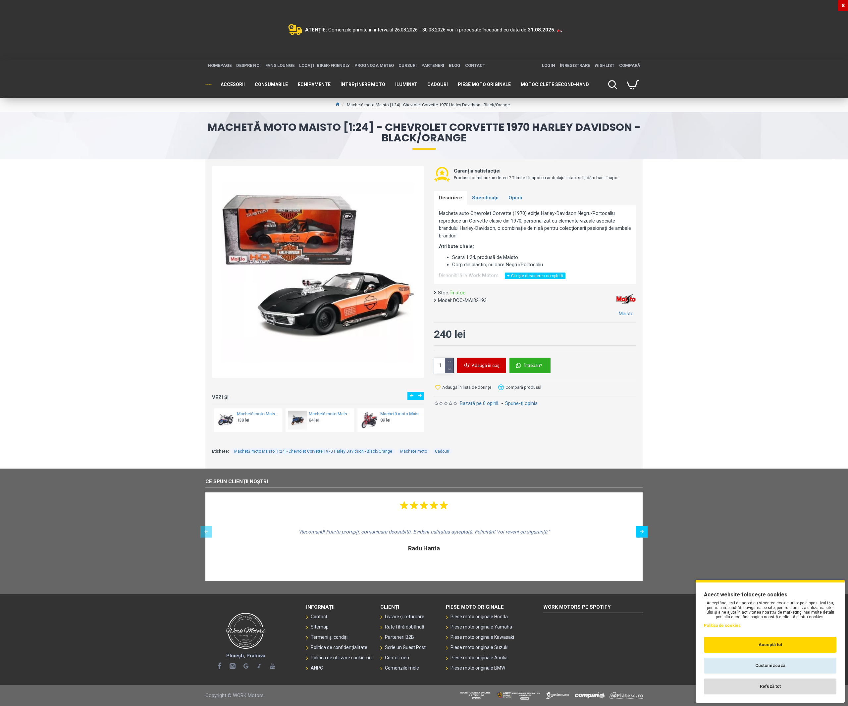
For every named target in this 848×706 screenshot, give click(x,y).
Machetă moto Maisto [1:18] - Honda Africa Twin (327, 413)
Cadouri (442, 451)
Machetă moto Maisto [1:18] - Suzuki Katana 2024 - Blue (256, 413)
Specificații (485, 198)
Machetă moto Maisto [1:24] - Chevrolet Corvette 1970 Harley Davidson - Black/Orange (313, 451)
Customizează (770, 665)
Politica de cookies (722, 625)
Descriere (450, 198)
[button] (411, 396)
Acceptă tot (770, 644)
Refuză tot (770, 686)
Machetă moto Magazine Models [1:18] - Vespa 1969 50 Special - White (399, 413)
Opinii (515, 198)
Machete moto (413, 451)
